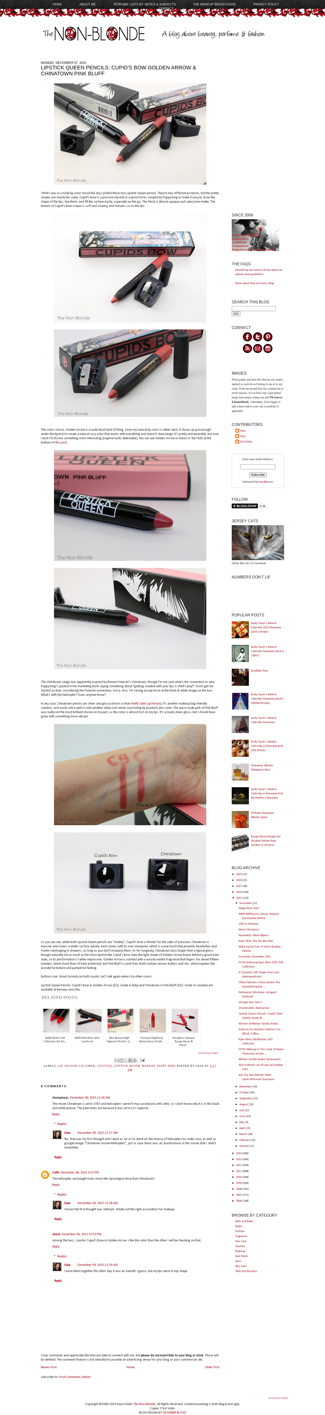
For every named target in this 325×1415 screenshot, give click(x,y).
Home (57, 4)
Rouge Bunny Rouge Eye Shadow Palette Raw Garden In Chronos (266, 841)
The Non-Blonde (144, 1404)
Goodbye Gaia (259, 670)
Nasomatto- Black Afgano (253, 935)
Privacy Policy (266, 4)
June (242, 1116)
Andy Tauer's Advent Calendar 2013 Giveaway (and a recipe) (266, 627)
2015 (239, 898)
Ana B (56, 1234)
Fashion (240, 1231)
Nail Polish (241, 1256)
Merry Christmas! (249, 929)
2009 (239, 1183)
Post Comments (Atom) (75, 1377)
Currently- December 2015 (255, 956)
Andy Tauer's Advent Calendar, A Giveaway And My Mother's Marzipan (267, 793)
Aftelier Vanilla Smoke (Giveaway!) (260, 1059)
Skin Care (241, 1266)
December (245, 903)
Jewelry (240, 1246)
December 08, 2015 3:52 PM (80, 1172)
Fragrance (241, 1236)
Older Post (212, 1367)
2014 (239, 1153)
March (243, 1134)
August (244, 1104)
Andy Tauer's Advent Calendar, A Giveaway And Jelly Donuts (267, 746)
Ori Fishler (246, 441)
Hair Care (240, 1241)
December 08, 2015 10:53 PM (81, 1234)
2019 (239, 874)
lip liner (87, 1066)
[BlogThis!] (121, 1060)
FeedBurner (266, 482)
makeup (148, 1066)
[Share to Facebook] (130, 1060)
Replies (62, 1124)
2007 (239, 1195)
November (245, 1086)
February (245, 1140)
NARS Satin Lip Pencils (146, 703)
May (242, 1122)
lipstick (104, 1066)
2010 (239, 1177)
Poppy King (166, 1066)
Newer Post (49, 1367)
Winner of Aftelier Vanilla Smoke (258, 1023)
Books (238, 1226)
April (242, 1128)
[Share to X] (125, 1060)
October (244, 1092)
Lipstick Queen (126, 1066)
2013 (239, 1159)
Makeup (240, 1251)
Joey (242, 436)
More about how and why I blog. (254, 283)
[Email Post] (141, 1060)
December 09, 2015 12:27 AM (98, 1133)
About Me (87, 4)
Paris (238, 1261)
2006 (239, 1201)
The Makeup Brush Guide (214, 4)
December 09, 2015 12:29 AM (98, 1265)
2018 (239, 880)
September (246, 1098)
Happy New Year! (249, 908)
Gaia (67, 1133)
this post (61, 442)
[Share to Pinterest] (135, 1060)
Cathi (55, 1172)
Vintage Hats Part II (250, 1002)
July (242, 1110)
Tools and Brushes (246, 1271)
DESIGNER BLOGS (174, 1413)
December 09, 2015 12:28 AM (98, 1203)
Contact (166, 8)
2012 (239, 1165)
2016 (239, 892)
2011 (239, 1171)
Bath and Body (244, 1221)
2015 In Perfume (248, 924)
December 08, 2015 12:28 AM (90, 1098)
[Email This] (116, 1060)
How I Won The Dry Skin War (256, 941)
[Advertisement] (258, 132)
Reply (55, 1114)
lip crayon (67, 1066)
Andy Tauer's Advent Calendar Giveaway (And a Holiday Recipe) (267, 699)
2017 (239, 886)
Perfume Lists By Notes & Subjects (144, 4)
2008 (239, 1189)
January (244, 1146)
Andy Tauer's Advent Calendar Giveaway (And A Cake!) (267, 651)
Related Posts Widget (208, 1053)
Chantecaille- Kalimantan (254, 1008)
